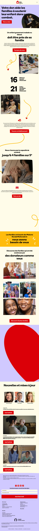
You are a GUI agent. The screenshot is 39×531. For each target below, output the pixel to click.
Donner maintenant (19, 375)
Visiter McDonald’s (5, 504)
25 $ (13, 361)
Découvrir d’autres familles (19, 321)
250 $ (25, 361)
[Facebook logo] (16, 485)
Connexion (3, 512)
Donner (3, 505)
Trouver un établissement (19, 131)
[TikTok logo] (23, 485)
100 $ (21, 361)
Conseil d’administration (23, 505)
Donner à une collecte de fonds (7, 516)
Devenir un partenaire (5, 507)
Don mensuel (24, 359)
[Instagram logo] (18, 485)
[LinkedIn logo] (20, 485)
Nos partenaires (22, 504)
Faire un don (6, 22)
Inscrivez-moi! (19, 496)
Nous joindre (22, 508)
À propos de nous (19, 50)
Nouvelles (3, 510)
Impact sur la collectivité (24, 502)
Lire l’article (8, 412)
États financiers (22, 506)
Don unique (14, 359)
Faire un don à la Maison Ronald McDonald (8, 515)
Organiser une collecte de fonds (19, 377)
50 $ (17, 361)
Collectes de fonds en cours (6, 514)
